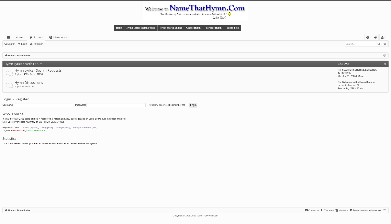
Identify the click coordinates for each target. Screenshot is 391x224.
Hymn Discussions (29, 82)
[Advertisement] (195, 176)
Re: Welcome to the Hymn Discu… (356, 82)
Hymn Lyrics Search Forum (140, 27)
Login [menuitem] (376, 38)
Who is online (13, 114)
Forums (38, 37)
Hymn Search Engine (171, 27)
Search (11, 43)
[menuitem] (368, 37)
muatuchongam (348, 85)
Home (119, 27)
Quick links (9, 38)
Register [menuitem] (383, 38)
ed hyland (91, 143)
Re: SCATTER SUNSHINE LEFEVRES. (357, 70)
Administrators (18, 130)
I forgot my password (158, 105)
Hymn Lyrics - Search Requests (38, 70)
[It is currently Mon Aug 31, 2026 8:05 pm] (384, 55)
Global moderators (35, 130)
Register (38, 43)
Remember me (178, 105)
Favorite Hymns (214, 27)
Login (24, 43)
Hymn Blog (233, 27)
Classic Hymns (194, 27)
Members (59, 37)
